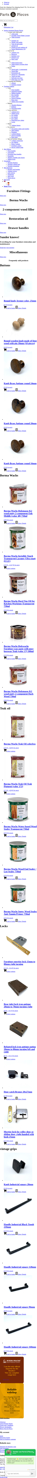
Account (6, 4)
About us (6, 2)
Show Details (22, 308)
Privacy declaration (5, 1427)
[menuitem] (20, 2)
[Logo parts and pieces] (14, 18)
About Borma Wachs (6, 1423)
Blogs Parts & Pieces (6, 1429)
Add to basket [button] (11, 308)
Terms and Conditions (6, 1425)
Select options (11, 568)
